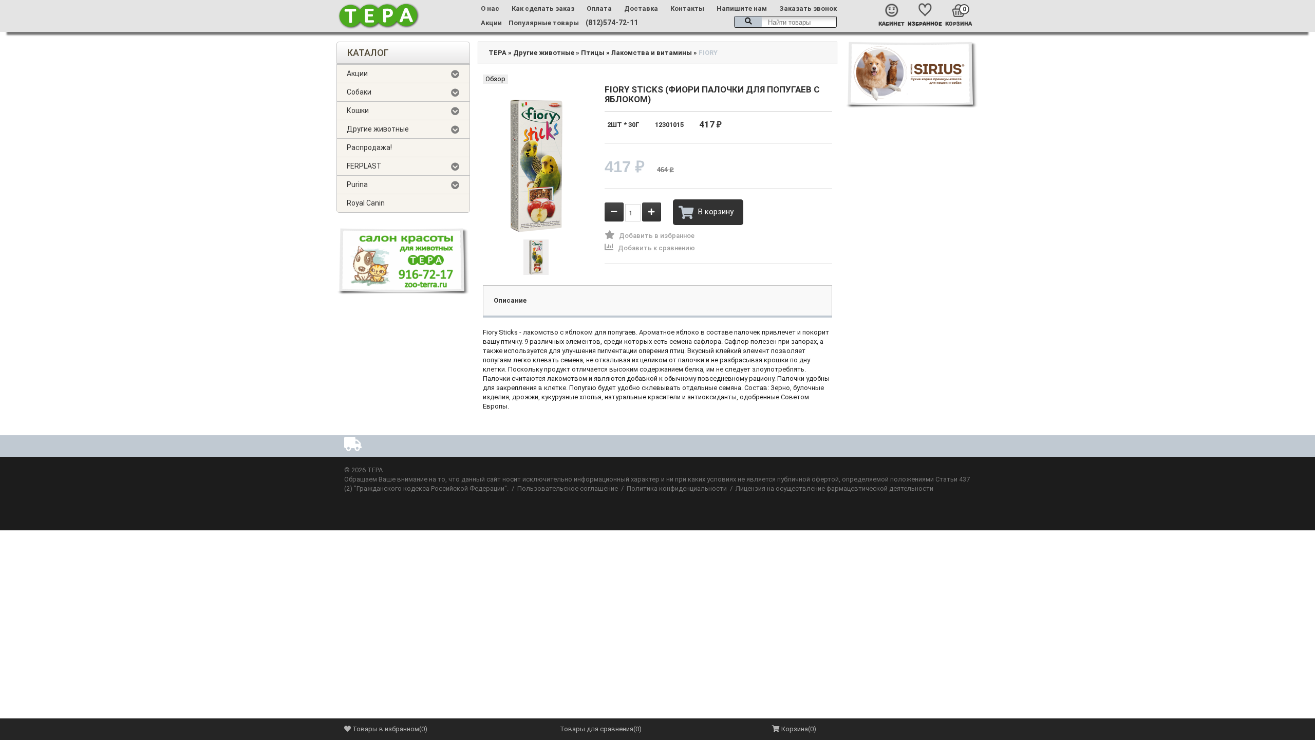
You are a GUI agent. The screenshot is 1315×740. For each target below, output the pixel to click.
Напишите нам (742, 8)
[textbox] (785, 21)
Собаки (359, 92)
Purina (357, 184)
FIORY (708, 53)
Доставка (641, 8)
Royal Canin (366, 203)
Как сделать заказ (543, 8)
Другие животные (378, 129)
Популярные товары (544, 23)
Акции (491, 23)
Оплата (599, 8)
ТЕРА (497, 53)
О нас (490, 8)
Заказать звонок (808, 8)
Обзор (495, 79)
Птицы (593, 53)
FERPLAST (364, 166)
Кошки (358, 110)
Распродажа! (369, 147)
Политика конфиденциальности (677, 488)
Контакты (687, 8)
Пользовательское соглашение (567, 488)
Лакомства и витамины (651, 53)
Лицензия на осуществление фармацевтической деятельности (834, 488)
